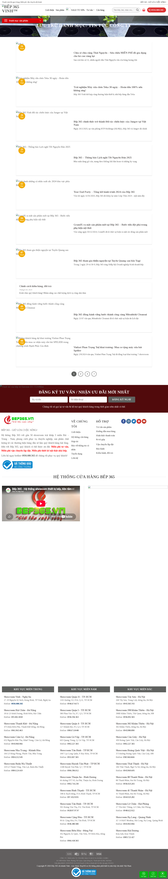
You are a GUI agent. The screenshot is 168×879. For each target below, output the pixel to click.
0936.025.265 (129, 784)
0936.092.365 (129, 717)
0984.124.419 (17, 770)
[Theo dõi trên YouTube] (144, 421)
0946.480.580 (73, 824)
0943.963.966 (129, 824)
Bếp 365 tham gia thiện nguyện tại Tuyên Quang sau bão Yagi (107, 260)
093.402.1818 (17, 717)
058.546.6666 (129, 757)
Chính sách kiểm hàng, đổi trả (35, 286)
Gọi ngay (143, 876)
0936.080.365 (28, 455)
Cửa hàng (163, 876)
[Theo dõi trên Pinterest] (139, 421)
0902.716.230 (73, 784)
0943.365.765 (129, 704)
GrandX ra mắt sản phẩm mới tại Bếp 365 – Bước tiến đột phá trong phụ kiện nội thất (110, 226)
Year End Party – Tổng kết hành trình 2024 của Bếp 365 (104, 192)
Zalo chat (153, 876)
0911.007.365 (72, 757)
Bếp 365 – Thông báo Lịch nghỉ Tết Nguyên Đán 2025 (103, 157)
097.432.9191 (73, 797)
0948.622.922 (129, 810)
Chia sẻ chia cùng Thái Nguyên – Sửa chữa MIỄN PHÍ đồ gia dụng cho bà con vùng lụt (110, 54)
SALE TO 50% (78, 10)
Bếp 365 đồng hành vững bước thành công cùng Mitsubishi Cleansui (110, 314)
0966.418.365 (73, 841)
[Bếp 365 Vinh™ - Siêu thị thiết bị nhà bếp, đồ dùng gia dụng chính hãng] (21, 10)
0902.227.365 (73, 744)
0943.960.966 (17, 744)
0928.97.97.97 (73, 810)
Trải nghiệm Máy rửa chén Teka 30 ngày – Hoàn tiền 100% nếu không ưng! (108, 89)
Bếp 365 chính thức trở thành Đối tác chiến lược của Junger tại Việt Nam (110, 123)
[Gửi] (137, 9)
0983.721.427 (129, 837)
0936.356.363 (73, 717)
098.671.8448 (73, 730)
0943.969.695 (129, 770)
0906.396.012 (73, 770)
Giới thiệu (49, 10)
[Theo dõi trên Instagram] (128, 421)
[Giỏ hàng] (143, 10)
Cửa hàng (100, 10)
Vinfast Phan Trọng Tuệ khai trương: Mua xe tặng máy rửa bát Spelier (108, 349)
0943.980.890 (129, 730)
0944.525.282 (129, 797)
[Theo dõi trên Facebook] (123, 421)
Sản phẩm (60, 10)
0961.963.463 (17, 730)
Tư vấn (89, 10)
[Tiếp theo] (94, 374)
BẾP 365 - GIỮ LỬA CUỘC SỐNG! (153, 2)
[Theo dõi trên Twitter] (134, 421)
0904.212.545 (17, 757)
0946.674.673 (73, 704)
